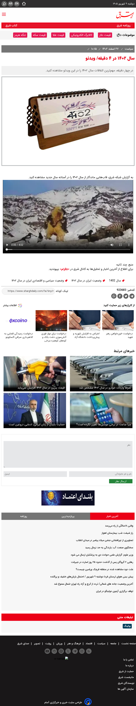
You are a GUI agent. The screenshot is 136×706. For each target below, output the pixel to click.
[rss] (89, 651)
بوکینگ (127, 626)
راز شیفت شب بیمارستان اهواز (117, 533)
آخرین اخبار (112, 516)
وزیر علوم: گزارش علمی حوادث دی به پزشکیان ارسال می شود (102, 555)
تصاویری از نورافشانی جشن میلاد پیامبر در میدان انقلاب (104, 540)
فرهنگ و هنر (74, 643)
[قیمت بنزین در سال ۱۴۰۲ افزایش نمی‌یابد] (35, 373)
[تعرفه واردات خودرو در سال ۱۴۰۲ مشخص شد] (101, 373)
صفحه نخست (128, 643)
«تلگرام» (64, 269)
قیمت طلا (58, 35)
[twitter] (126, 296)
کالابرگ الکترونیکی (81, 35)
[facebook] (120, 296)
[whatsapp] (114, 296)
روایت (48, 643)
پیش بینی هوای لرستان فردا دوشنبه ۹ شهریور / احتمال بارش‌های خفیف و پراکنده (91, 577)
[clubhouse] (54, 651)
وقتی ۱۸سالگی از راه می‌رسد (119, 526)
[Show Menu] (3, 13)
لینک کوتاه (61, 291)
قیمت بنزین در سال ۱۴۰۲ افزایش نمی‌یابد (41, 388)
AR (10, 4)
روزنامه (23, 516)
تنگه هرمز (20, 35)
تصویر (37, 643)
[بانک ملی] (68, 504)
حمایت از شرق (126, 671)
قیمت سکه (39, 35)
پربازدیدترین (68, 516)
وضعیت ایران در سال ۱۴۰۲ (86, 280)
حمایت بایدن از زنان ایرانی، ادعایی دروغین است (37, 424)
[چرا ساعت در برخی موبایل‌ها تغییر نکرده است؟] (101, 410)
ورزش (59, 643)
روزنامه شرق (124, 25)
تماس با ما (128, 660)
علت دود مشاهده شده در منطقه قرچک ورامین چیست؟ (104, 569)
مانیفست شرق (126, 677)
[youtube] (47, 651)
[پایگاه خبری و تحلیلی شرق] (125, 15)
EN (16, 4)
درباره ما (130, 665)
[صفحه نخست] (23, 4)
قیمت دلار (105, 35)
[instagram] (82, 651)
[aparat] (61, 651)
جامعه (113, 643)
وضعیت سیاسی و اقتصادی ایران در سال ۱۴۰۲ (38, 280)
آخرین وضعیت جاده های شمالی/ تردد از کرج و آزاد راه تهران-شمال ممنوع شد (93, 584)
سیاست (128, 49)
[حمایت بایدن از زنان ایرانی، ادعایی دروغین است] (35, 410)
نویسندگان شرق (126, 683)
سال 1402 (115, 280)
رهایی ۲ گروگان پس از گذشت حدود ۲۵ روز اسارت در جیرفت (102, 562)
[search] (4, 4)
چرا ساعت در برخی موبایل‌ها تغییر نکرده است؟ (103, 424)
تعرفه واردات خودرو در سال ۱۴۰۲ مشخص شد (105, 388)
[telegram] (132, 296)
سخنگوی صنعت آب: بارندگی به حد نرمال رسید (109, 548)
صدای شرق (23, 643)
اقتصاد (89, 643)
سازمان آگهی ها (126, 689)
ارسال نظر (120, 481)
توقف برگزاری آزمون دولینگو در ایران (114, 591)
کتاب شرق (11, 25)
